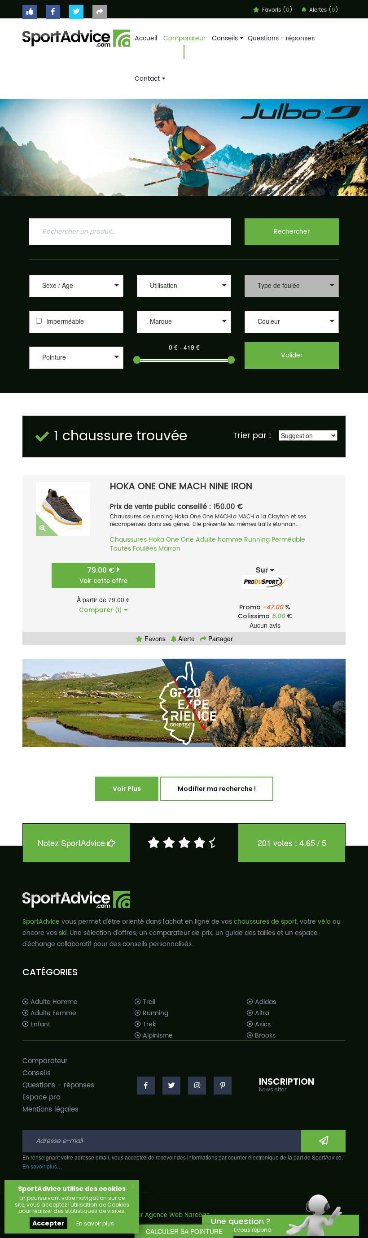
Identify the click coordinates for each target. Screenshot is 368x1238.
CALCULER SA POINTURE (184, 1231)
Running (257, 539)
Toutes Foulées (133, 548)
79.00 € (103, 575)
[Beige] (292, 334)
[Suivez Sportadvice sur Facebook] (53, 12)
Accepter (48, 1223)
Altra (261, 1013)
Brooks (264, 1035)
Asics (262, 1024)
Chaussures (128, 539)
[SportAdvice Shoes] (76, 37)
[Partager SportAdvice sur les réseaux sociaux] (99, 12)
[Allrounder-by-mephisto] (184, 334)
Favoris (154, 638)
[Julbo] (184, 147)
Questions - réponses (281, 38)
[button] (76, 286)
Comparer (100, 609)
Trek (148, 1024)
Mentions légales (50, 1109)
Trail (148, 1002)
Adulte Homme (53, 1002)
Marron (169, 548)
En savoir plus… (42, 1166)
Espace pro (41, 1097)
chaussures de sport (265, 922)
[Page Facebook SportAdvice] (146, 1086)
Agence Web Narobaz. (177, 1215)
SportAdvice (41, 922)
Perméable (288, 539)
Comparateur (184, 38)
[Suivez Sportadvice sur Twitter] (76, 12)
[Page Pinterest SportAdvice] (223, 1086)
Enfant (39, 1024)
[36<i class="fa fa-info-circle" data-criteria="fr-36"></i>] (76, 370)
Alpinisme (157, 1035)
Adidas (264, 1002)
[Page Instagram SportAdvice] (197, 1086)
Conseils (225, 38)
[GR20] (184, 703)
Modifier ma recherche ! (217, 788)
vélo (324, 922)
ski (62, 933)
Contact (147, 79)
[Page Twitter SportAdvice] (171, 1086)
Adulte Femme (52, 1013)
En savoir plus (95, 1223)
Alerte (185, 638)
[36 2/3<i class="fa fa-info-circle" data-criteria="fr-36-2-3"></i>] (76, 379)
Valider (291, 355)
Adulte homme (219, 539)
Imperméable (65, 321)
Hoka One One (171, 539)
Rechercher (292, 231)
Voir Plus (127, 788)
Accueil (146, 38)
